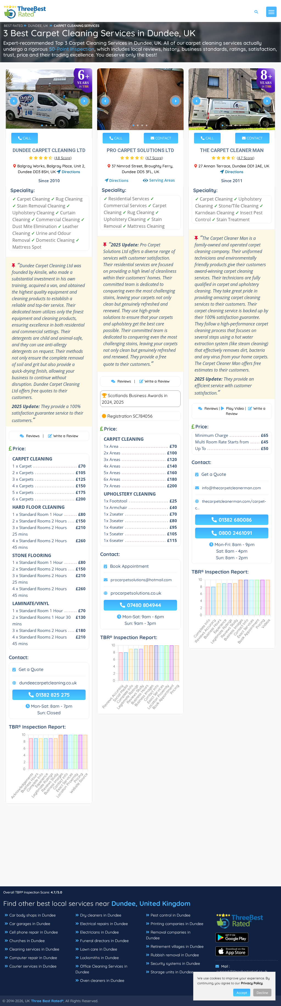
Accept (242, 993)
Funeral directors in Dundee (104, 940)
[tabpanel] (49, 103)
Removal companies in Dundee (168, 935)
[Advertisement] (140, 847)
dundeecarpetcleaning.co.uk (48, 682)
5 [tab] (240, 125)
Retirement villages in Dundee (177, 946)
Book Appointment (129, 566)
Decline (262, 993)
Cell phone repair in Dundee (33, 932)
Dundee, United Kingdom (150, 903)
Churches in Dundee (27, 940)
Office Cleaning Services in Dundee (101, 969)
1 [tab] (42, 125)
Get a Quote (31, 669)
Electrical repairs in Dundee (104, 923)
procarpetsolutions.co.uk (136, 593)
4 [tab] (55, 125)
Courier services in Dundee (33, 966)
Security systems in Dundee (175, 963)
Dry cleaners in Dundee (100, 915)
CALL (26, 138)
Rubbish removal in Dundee (175, 954)
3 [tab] (51, 125)
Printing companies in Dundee (177, 923)
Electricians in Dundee (99, 932)
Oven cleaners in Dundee (102, 980)
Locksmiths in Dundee (99, 957)
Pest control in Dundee (170, 915)
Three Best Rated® (47, 1001)
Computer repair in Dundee (33, 957)
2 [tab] (46, 125)
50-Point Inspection (71, 49)
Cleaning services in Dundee (34, 949)
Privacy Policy (252, 983)
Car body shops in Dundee (32, 915)
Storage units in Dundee (172, 972)
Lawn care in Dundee (98, 949)
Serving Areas (162, 180)
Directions (70, 171)
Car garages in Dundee (29, 923)
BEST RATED (13, 26)
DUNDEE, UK (38, 26)
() (63, 158)
